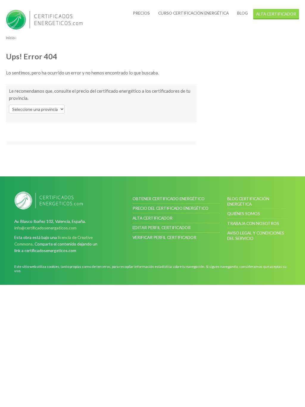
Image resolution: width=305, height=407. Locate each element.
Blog (242, 12)
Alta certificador (152, 217)
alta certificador (276, 13)
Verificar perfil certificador (164, 237)
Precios (141, 12)
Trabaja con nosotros (253, 223)
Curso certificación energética (193, 12)
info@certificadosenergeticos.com (45, 227)
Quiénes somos (243, 213)
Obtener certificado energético (169, 198)
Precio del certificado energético (170, 208)
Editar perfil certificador (162, 227)
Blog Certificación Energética (248, 201)
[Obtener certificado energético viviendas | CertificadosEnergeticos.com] (48, 201)
